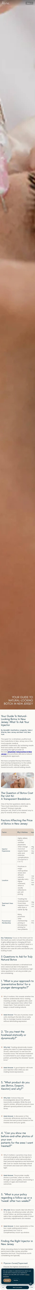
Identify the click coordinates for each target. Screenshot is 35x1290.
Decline (16, 1280)
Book (32, 1287)
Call (3, 1287)
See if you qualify (17, 1287)
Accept (7, 1280)
